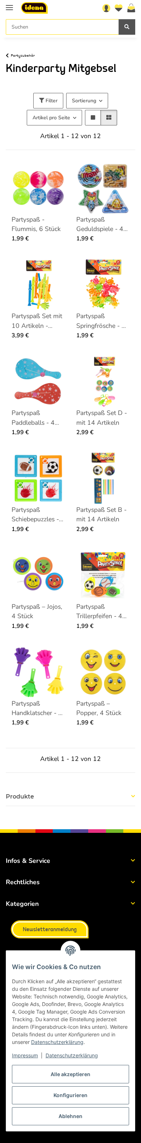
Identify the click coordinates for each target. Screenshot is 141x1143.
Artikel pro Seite (51, 117)
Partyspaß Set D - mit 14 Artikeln (101, 417)
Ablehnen (70, 1116)
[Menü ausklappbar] (9, 4)
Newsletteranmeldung (50, 929)
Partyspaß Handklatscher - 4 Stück (37, 708)
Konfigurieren (70, 1095)
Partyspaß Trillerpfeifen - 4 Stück (99, 611)
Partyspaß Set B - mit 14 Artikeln (101, 514)
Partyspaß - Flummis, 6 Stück (36, 224)
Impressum (25, 1055)
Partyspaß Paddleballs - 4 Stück (33, 417)
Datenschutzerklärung (57, 1042)
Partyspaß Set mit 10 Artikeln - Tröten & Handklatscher (37, 321)
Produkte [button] (20, 796)
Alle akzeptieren (70, 1074)
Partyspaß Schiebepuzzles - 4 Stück (38, 514)
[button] (106, 8)
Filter (50, 100)
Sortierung (84, 100)
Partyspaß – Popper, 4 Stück (98, 708)
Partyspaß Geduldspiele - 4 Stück (99, 224)
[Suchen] (127, 27)
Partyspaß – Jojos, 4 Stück (37, 611)
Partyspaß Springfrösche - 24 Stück (102, 321)
